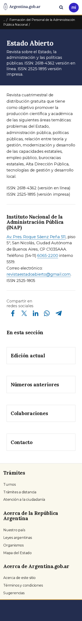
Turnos (9, 484)
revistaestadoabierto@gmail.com (39, 274)
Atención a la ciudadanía (24, 499)
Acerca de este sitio (19, 578)
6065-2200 (47, 255)
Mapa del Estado (17, 553)
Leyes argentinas (17, 538)
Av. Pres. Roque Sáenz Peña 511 (36, 236)
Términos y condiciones (23, 585)
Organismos (13, 545)
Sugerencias (13, 593)
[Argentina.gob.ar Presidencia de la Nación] (21, 7)
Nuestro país (14, 530)
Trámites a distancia (19, 492)
